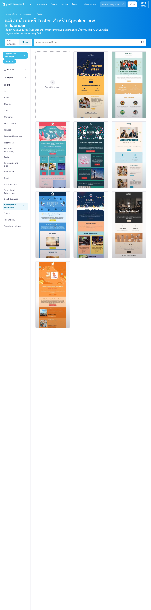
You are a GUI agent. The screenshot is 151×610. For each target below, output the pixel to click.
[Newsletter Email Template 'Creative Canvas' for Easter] (52, 294)
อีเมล (25, 42)
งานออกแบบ (11, 42)
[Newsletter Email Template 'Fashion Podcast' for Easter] (90, 154)
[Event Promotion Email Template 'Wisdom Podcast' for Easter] (129, 154)
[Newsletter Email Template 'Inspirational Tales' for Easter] (52, 154)
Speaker (27, 14)
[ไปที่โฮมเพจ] (12, 4)
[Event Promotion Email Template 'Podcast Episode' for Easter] (129, 224)
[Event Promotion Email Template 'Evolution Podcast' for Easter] (90, 84)
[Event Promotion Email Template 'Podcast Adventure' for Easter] (129, 84)
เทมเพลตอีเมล (11, 14)
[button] (26, 69)
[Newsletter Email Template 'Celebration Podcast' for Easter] (52, 224)
